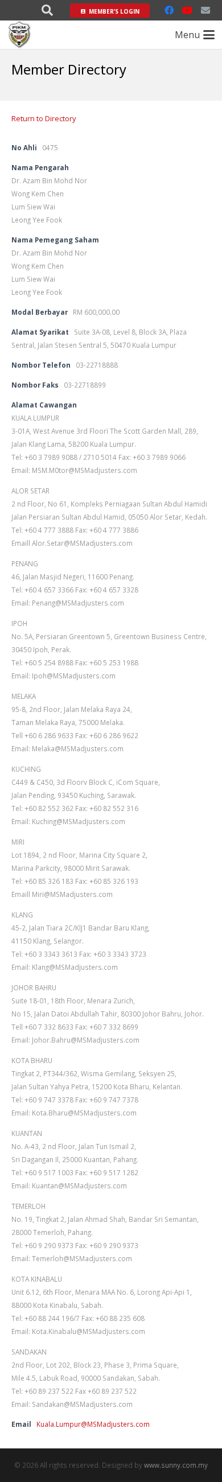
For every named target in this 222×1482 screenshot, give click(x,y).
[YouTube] (187, 10)
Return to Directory (43, 118)
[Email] (205, 10)
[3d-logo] (19, 34)
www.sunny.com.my (176, 1464)
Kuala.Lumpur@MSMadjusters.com (93, 1424)
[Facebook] (169, 10)
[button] (47, 10)
